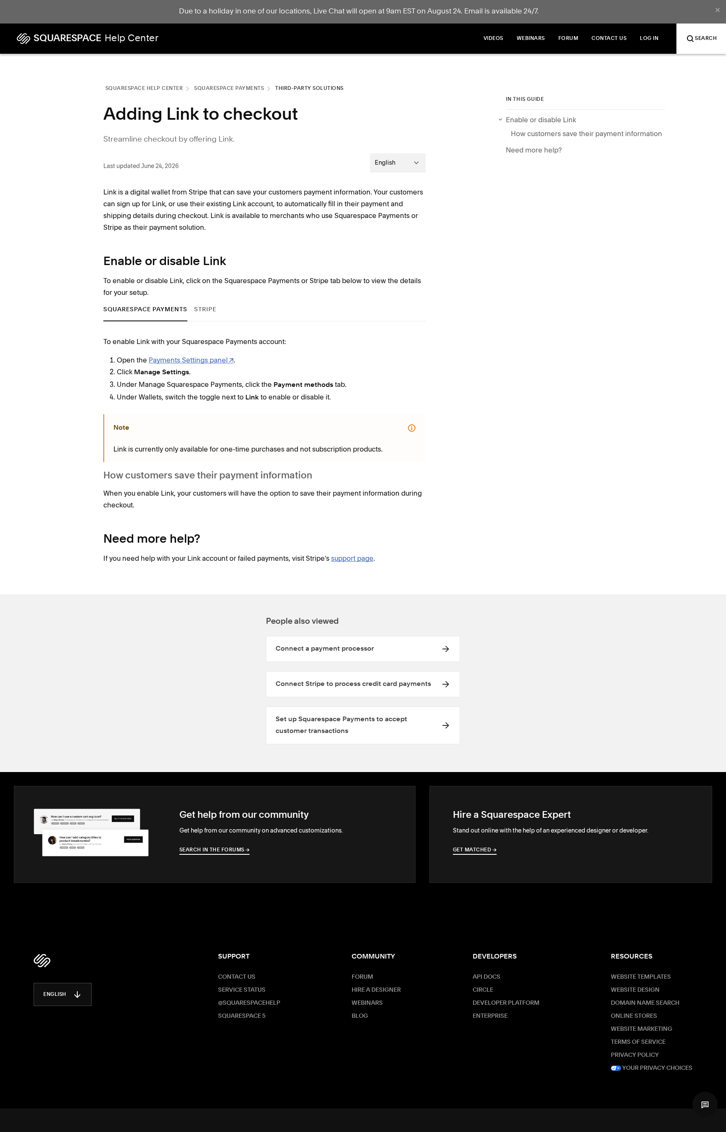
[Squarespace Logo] (42, 960)
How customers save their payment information (587, 133)
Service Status (242, 990)
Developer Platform (506, 1003)
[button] (705, 1104)
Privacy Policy (635, 1055)
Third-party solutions (309, 88)
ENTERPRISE (490, 1016)
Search (706, 38)
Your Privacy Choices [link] (656, 1068)
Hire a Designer (376, 990)
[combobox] (398, 162)
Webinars (367, 1003)
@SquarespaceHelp (249, 1003)
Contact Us (236, 977)
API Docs (486, 977)
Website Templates (641, 977)
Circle (483, 990)
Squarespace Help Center (144, 88)
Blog (360, 1016)
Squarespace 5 (242, 1016)
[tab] (145, 309)
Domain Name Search (645, 1003)
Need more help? (534, 150)
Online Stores (634, 1016)
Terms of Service (638, 1042)
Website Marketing (641, 1029)
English (54, 994)
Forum (362, 977)
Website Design (635, 990)
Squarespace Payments (229, 88)
